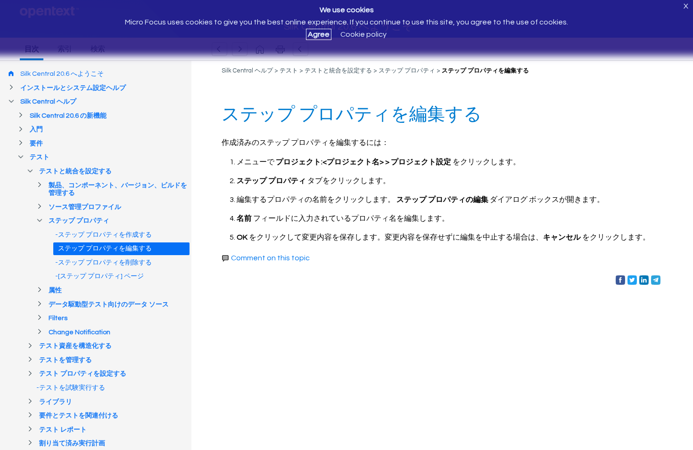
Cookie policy (363, 34)
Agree (319, 34)
